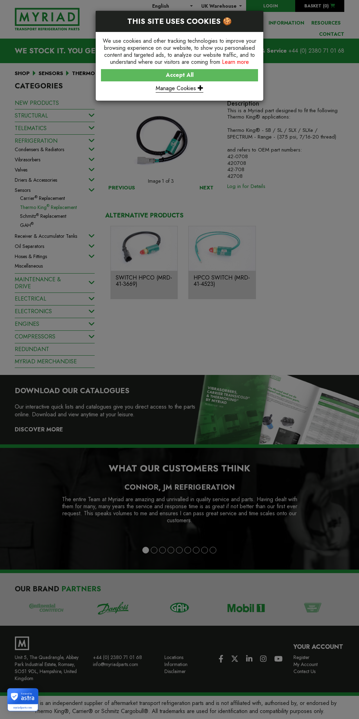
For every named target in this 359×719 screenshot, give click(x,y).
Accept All (180, 75)
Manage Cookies (177, 88)
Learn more (235, 62)
